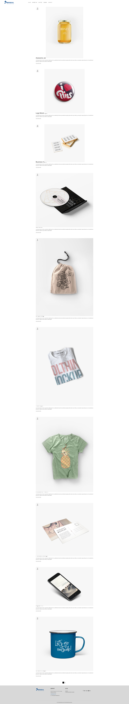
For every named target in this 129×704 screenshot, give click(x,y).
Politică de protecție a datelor (69, 692)
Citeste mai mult (38, 63)
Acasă (29, 2)
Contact (50, 2)
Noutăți (40, 2)
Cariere (45, 2)
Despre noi (34, 2)
